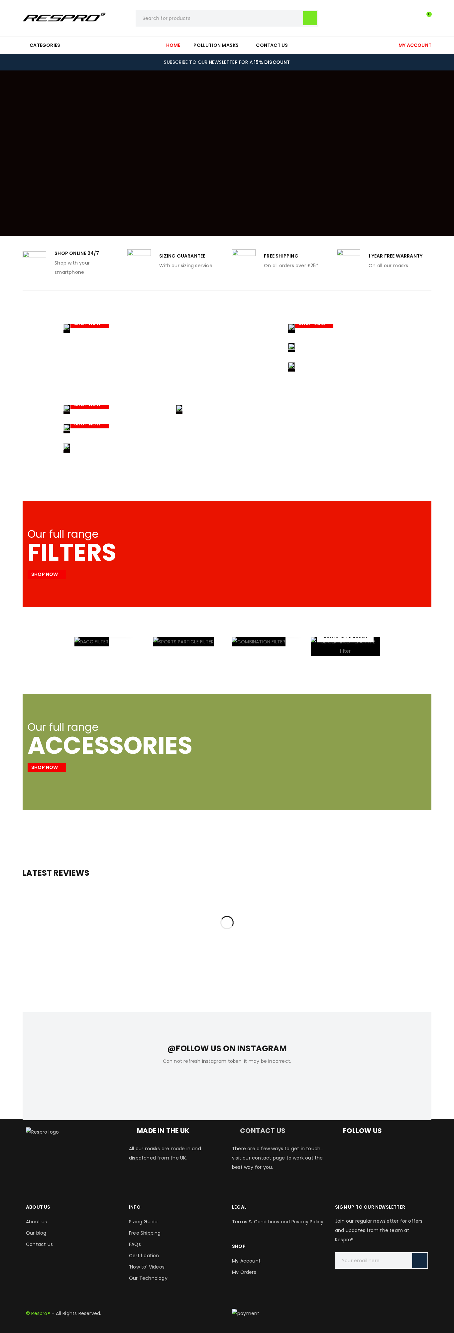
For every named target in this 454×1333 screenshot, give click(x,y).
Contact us (39, 1244)
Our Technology (148, 1278)
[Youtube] (397, 1152)
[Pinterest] (415, 1152)
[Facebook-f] (343, 1152)
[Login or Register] (411, 18)
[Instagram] (361, 1152)
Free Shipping (145, 1233)
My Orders (244, 1272)
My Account (246, 1261)
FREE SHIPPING (281, 256)
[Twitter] (379, 1152)
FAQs (135, 1244)
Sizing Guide (143, 1221)
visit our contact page (258, 1158)
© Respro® (38, 1313)
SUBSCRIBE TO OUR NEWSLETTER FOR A (227, 62)
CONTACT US (262, 1130)
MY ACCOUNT (414, 45)
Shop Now (88, 323)
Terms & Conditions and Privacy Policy (277, 1221)
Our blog (36, 1233)
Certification (144, 1255)
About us (36, 1221)
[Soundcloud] (343, 1172)
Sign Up (419, 1260)
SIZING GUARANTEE (182, 256)
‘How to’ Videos (147, 1267)
